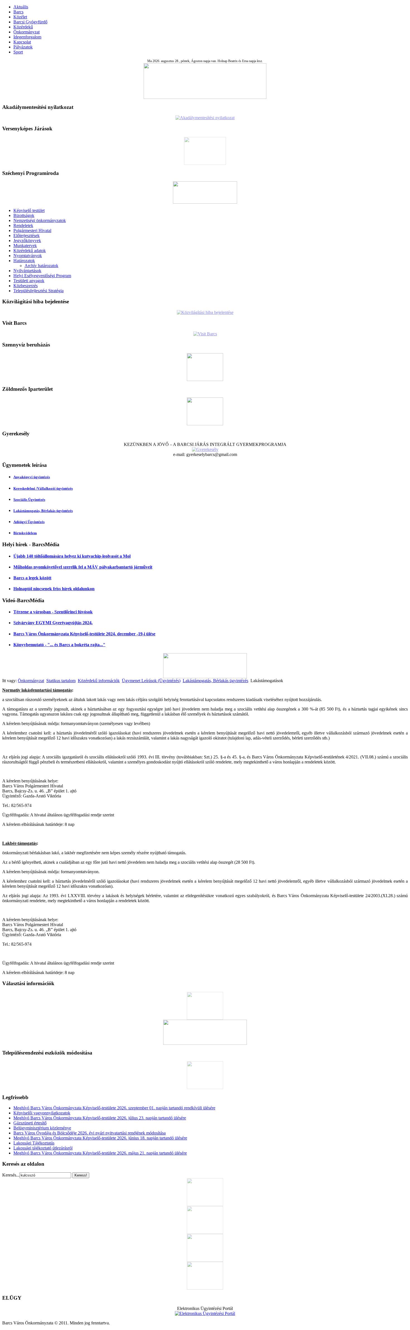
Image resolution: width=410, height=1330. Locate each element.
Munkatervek (25, 245)
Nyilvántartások (27, 270)
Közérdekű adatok (29, 250)
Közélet (20, 16)
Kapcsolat (22, 42)
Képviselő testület (29, 210)
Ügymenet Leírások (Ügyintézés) (151, 680)
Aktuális (20, 6)
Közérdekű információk (99, 680)
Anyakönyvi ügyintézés (31, 477)
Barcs (18, 11)
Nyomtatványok (27, 255)
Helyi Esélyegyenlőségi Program (42, 275)
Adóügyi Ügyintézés (29, 522)
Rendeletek (23, 225)
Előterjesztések (26, 235)
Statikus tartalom (61, 680)
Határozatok (24, 260)
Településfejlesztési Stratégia (38, 290)
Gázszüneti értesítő (30, 1123)
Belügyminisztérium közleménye (42, 1128)
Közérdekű (23, 27)
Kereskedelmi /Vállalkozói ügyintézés (43, 488)
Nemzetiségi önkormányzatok (39, 220)
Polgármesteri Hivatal (32, 230)
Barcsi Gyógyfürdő (30, 21)
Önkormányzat (26, 32)
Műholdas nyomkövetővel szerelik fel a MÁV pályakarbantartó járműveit (82, 567)
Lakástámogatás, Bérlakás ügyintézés (43, 511)
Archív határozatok (41, 265)
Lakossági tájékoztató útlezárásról (43, 1148)
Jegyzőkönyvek (27, 240)
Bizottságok (23, 215)
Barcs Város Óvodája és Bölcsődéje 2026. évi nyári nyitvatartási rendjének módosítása (89, 1133)
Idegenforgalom (27, 37)
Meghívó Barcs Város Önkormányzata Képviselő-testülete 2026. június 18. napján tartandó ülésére (100, 1138)
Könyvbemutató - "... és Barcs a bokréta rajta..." (59, 644)
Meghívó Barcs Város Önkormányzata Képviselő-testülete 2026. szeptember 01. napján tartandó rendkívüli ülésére (114, 1108)
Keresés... (11, 1175)
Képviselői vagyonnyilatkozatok (41, 1113)
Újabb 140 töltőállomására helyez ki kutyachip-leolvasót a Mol (72, 556)
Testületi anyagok (28, 280)
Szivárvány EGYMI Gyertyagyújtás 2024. (53, 622)
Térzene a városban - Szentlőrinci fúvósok (53, 611)
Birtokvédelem (25, 533)
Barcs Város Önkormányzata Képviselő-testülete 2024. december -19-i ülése (84, 633)
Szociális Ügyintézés (29, 499)
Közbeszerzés (25, 285)
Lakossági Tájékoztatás (33, 1143)
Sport (18, 52)
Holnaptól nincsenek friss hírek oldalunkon (54, 588)
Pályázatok (23, 47)
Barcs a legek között (32, 577)
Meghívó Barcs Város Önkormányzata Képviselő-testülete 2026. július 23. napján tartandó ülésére (99, 1118)
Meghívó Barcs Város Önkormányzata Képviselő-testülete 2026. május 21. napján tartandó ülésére (100, 1153)
